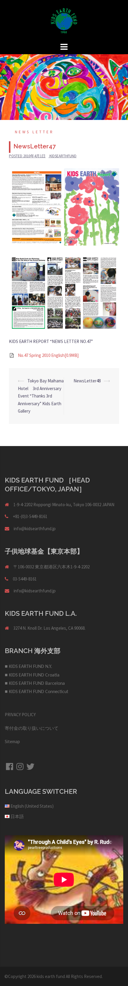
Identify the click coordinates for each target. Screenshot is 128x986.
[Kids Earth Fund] (64, 20)
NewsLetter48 (87, 381)
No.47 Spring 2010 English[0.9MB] (48, 355)
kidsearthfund (63, 155)
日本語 (17, 816)
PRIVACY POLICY (20, 714)
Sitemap (12, 741)
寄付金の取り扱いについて (31, 728)
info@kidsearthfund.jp (35, 528)
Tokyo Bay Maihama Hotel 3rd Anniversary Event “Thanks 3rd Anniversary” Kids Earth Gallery (41, 396)
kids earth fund (51, 976)
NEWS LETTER (34, 131)
